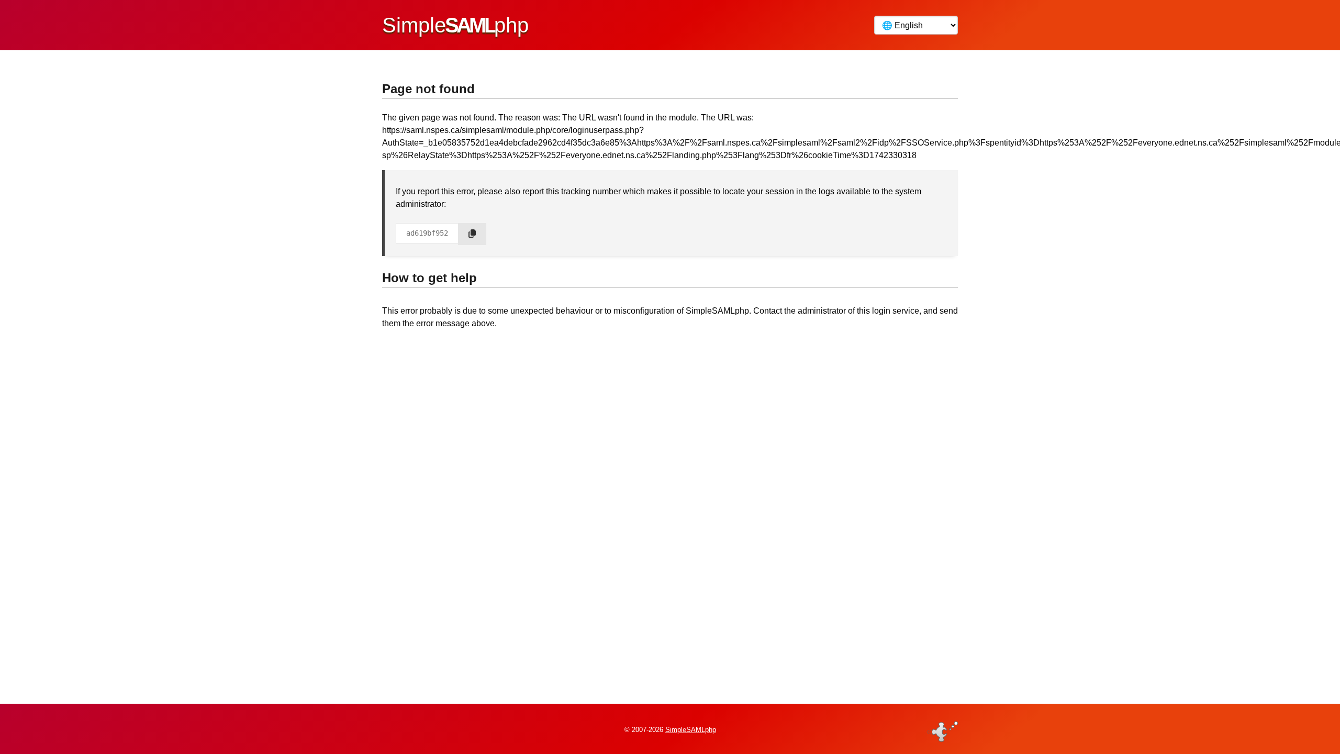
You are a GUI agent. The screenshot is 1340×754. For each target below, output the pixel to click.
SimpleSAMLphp (690, 730)
